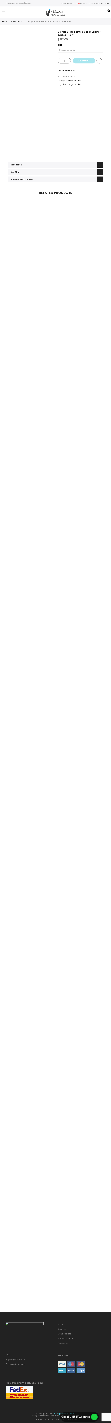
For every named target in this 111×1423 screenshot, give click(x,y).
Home (4, 21)
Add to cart (84, 61)
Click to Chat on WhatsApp (75, 1416)
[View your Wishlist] (103, 12)
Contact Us (63, 1343)
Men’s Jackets (64, 1333)
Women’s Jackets (66, 1338)
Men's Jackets (17, 21)
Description (16, 164)
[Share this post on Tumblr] (88, 94)
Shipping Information (15, 1359)
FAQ (7, 1354)
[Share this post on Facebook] (72, 94)
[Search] (94, 12)
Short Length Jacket (71, 84)
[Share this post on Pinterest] (83, 94)
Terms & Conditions (15, 1364)
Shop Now (105, 3)
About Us (62, 1329)
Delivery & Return (66, 70)
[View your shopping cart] (107, 12)
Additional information (22, 179)
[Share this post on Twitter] (78, 94)
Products (60, 1419)
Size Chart (15, 172)
